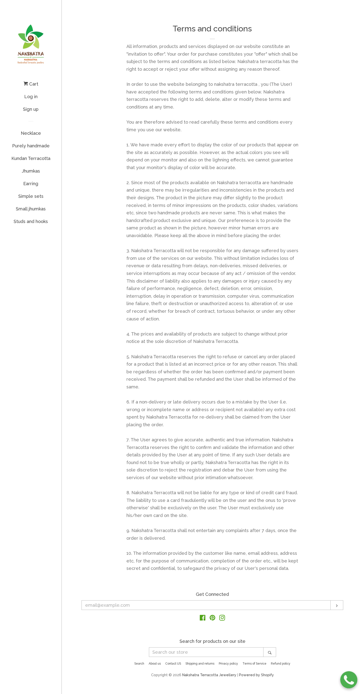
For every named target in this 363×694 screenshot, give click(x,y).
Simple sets (30, 196)
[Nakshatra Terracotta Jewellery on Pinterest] (212, 618)
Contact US (173, 663)
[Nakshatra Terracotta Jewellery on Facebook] (203, 618)
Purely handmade (31, 145)
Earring (30, 183)
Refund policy (280, 663)
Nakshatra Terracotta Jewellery (209, 675)
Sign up (31, 109)
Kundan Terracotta (30, 158)
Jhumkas (31, 171)
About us (155, 663)
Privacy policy (228, 663)
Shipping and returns (199, 663)
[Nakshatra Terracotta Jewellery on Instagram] (222, 618)
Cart (33, 84)
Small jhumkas (31, 208)
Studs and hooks (31, 221)
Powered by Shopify (256, 675)
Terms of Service (254, 663)
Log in (31, 96)
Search (139, 663)
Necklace (31, 133)
